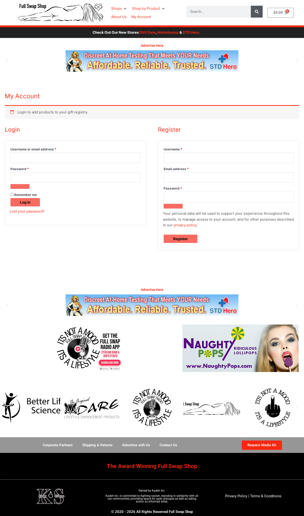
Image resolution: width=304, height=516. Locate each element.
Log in (25, 202)
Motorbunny (158, 32)
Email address (183, 168)
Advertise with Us (136, 445)
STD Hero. (181, 32)
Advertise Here (152, 45)
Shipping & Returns (97, 445)
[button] (119, 9)
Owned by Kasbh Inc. (151, 490)
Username (180, 148)
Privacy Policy (236, 496)
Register (180, 239)
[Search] (257, 12)
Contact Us (168, 445)
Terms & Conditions (265, 496)
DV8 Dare (137, 32)
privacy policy (185, 225)
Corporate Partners (58, 445)
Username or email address (40, 148)
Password (26, 168)
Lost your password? (27, 211)
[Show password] (19, 186)
